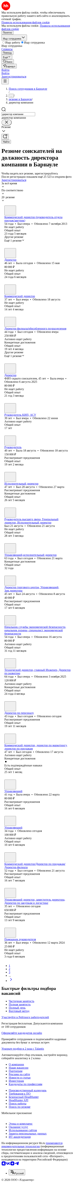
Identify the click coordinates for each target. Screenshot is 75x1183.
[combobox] (18, 114)
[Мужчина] (10, 210)
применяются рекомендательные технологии (31, 1144)
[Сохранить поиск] (5, 137)
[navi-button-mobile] (5, 81)
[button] (5, 70)
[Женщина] (10, 253)
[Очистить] (6, 122)
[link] (7, 61)
